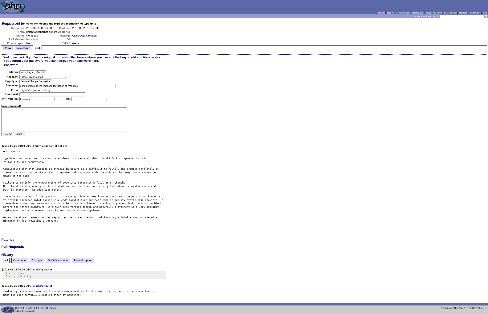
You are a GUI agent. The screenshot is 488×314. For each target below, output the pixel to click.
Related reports (83, 260)
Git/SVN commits (58, 260)
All (6, 260)
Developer (23, 47)
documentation (403, 13)
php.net (381, 13)
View (8, 47)
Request (8, 23)
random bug (475, 13)
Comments (19, 260)
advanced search (434, 13)
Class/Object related (84, 35)
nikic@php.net (42, 269)
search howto (450, 13)
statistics (463, 13)
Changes (37, 260)
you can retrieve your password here (71, 60)
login (485, 13)
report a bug (417, 13)
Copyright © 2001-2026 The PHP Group (35, 308)
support (390, 13)
